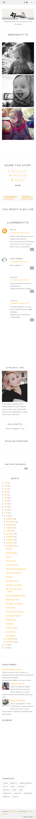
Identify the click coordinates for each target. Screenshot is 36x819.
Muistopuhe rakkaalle (17, 701)
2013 (5, 516)
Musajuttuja (17, 793)
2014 (5, 513)
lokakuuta (9, 525)
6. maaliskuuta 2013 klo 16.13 (19, 280)
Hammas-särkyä (11, 628)
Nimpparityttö (11, 620)
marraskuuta (10, 522)
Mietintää (6, 790)
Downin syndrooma (26, 783)
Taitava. (8, 557)
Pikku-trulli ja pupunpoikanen (16, 569)
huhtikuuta (10, 543)
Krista (13, 230)
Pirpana (5, 783)
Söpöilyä (15, 796)
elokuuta (9, 531)
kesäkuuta (9, 537)
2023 (6, 489)
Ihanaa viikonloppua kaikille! (16, 596)
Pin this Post (19, 180)
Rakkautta (13, 783)
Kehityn (5, 786)
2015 (5, 510)
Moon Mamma (16, 259)
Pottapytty (9, 624)
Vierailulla (6, 796)
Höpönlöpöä (7, 793)
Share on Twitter (19, 175)
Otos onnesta (11, 561)
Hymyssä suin (11, 632)
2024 (6, 486)
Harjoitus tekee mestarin (15, 612)
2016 (5, 507)
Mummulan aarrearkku (14, 585)
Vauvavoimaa (10, 608)
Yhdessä (9, 549)
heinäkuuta (10, 534)
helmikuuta (10, 639)
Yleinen (12, 786)
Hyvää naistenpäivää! (13, 616)
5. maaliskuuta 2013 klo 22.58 (19, 233)
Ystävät (14, 790)
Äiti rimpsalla (10, 636)
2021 (5, 492)
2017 (5, 504)
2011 (5, 648)
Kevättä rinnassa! (12, 565)
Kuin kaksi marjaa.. (12, 581)
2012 (5, 645)
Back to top (28, 817)
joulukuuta (9, 519)
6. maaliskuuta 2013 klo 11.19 (19, 262)
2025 (6, 483)
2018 (5, 501)
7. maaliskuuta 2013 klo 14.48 (19, 303)
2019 (5, 498)
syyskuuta (9, 528)
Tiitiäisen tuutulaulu (17, 684)
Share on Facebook (18, 171)
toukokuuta (10, 540)
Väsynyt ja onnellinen (13, 573)
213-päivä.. (9, 577)
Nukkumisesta (28, 793)
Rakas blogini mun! (12, 600)
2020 (6, 495)
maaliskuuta (10, 546)
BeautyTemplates (13, 811)
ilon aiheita (21, 786)
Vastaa (32, 249)
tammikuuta (10, 642)
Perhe (20, 790)
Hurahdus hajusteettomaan (11, 669)
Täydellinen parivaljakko (14, 604)
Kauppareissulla (11, 553)
